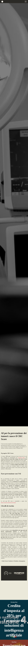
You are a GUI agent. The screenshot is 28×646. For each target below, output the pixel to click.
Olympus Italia (21, 457)
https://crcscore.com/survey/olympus (8, 502)
